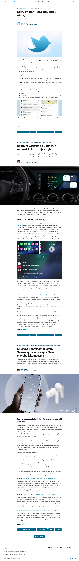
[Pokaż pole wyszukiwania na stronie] (73, 1)
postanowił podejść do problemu (42, 431)
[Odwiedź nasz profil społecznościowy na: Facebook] (70, 558)
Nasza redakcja (70, 549)
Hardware (50, 549)
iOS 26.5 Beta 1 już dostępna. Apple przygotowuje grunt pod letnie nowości (40, 494)
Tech (39, 1)
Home (20, 8)
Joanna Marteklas (24, 369)
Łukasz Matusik (24, 23)
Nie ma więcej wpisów (39, 536)
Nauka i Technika (25, 142)
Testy (43, 1)
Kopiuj (59, 132)
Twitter (22, 126)
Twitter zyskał (20, 75)
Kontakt (69, 552)
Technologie (59, 549)
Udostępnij (26, 132)
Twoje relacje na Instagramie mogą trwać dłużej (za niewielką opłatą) (39, 312)
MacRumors (24, 329)
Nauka (48, 1)
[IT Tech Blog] (5, 2)
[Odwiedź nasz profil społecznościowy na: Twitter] (72, 558)
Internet (24, 8)
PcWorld (20, 123)
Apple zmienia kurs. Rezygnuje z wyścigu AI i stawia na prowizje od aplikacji (41, 510)
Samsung (23, 524)
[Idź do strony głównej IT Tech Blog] (16, 549)
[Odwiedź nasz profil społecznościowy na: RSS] (75, 558)
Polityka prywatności (71, 554)
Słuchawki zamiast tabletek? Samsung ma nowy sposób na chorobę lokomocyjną (42, 294)
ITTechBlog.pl (8, 558)
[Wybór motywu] (14, 1)
